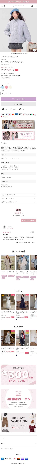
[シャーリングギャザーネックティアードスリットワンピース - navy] (16, 319)
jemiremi (4, 59)
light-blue (2, 87)
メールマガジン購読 (7, 449)
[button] (7, 67)
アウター (7, 57)
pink (6, 87)
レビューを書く (28, 220)
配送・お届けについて (8, 195)
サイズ (2, 90)
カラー (5, 84)
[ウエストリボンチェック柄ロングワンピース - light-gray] (2, 353)
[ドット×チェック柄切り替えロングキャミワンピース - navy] (16, 355)
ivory (10, 87)
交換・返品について (8, 198)
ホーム (2, 57)
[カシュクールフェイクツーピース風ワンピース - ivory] (31, 355)
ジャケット (14, 57)
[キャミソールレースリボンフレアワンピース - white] (31, 318)
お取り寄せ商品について (9, 202)
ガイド (3, 443)
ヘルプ (3, 438)
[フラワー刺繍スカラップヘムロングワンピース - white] (2, 319)
